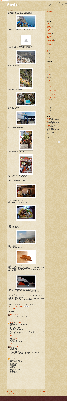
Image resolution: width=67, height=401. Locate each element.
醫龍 (49, 95)
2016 (49, 63)
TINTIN (48, 121)
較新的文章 (9, 391)
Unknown (11, 322)
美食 (47, 54)
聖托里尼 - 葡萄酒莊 (52, 94)
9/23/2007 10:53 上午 (15, 338)
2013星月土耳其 (49, 39)
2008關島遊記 (49, 29)
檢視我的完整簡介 (50, 11)
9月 (49, 83)
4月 (49, 105)
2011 (49, 71)
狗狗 (47, 47)
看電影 (48, 53)
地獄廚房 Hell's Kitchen (52, 90)
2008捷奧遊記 (49, 26)
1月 (49, 110)
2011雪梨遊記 (49, 36)
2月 (49, 108)
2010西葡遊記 (49, 33)
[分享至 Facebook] (27, 306)
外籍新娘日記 (49, 44)
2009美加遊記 (49, 30)
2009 (49, 74)
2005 (49, 113)
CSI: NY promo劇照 (52, 84)
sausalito (48, 118)
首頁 (26, 391)
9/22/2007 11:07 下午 (18, 322)
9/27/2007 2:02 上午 (15, 346)
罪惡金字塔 (50, 86)
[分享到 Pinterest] (28, 306)
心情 (47, 43)
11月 (50, 80)
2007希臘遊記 (12, 308)
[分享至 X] (26, 306)
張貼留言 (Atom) (12, 393)
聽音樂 (48, 57)
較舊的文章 (42, 391)
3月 (49, 107)
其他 (47, 46)
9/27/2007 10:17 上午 (18, 358)
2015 (49, 65)
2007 (49, 77)
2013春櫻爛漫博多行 (50, 40)
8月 (49, 99)
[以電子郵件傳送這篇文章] (24, 306)
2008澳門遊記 (49, 27)
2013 (49, 68)
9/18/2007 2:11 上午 (15, 314)
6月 (49, 102)
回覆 (11, 319)
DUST (48, 128)
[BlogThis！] (25, 306)
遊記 (47, 56)
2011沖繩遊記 (49, 34)
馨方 (11, 314)
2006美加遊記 (49, 23)
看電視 (48, 51)
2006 (49, 112)
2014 (49, 66)
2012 (49, 69)
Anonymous (49, 125)
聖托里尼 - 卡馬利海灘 (52, 97)
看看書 (48, 50)
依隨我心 (13, 5)
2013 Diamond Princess (51, 37)
